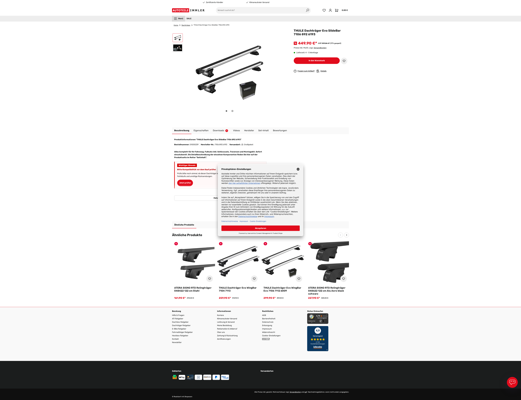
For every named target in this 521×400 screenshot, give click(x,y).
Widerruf (265, 339)
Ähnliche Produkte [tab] (184, 224)
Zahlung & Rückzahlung (227, 335)
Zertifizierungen (224, 339)
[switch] (322, 321)
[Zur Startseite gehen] (189, 10)
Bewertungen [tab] (280, 130)
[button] (178, 38)
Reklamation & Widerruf (227, 329)
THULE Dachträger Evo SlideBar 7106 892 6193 (211, 25)
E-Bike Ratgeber (179, 329)
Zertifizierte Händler (214, 2)
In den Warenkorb (317, 60)
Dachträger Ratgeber (181, 325)
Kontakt (175, 339)
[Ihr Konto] (330, 10)
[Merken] (344, 61)
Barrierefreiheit (268, 319)
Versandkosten (320, 48)
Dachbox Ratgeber (180, 322)
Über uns (221, 332)
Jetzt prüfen (185, 183)
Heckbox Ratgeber (180, 335)
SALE (189, 18)
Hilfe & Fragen (178, 315)
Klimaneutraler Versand (259, 2)
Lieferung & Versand (226, 322)
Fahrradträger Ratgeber (182, 332)
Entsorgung (267, 325)
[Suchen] (307, 10)
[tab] (226, 111)
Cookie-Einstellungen (271, 335)
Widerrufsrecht (268, 332)
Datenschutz (267, 322)
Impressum (267, 329)
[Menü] (326, 315)
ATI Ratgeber (177, 319)
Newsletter (177, 342)
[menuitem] (178, 19)
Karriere (220, 315)
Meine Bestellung (224, 325)
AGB (264, 315)
